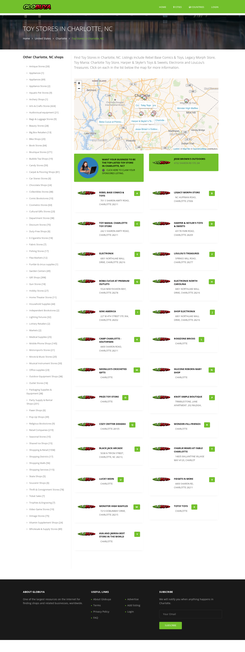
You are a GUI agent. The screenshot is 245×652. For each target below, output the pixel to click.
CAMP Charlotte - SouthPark (110, 340)
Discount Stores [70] (40, 224)
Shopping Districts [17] (41, 456)
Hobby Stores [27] (38, 290)
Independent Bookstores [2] (44, 310)
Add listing (133, 605)
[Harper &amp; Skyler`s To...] (141, 114)
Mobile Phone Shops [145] (43, 343)
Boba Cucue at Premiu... (111, 121)
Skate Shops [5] (37, 476)
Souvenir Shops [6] (39, 483)
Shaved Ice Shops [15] (40, 443)
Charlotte (61, 38)
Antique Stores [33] (39, 66)
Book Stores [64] (38, 145)
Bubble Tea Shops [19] (41, 158)
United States (43, 38)
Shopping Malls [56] (39, 463)
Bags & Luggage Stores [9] (42, 119)
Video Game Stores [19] (41, 509)
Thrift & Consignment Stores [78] (46, 489)
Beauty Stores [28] (39, 125)
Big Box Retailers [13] (40, 132)
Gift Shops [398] (37, 277)
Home (162, 7)
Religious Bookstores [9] (42, 423)
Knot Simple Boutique (188, 396)
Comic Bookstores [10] (41, 198)
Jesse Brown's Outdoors (189, 158)
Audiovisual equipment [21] (43, 112)
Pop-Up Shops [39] (39, 417)
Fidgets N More (183, 478)
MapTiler (186, 148)
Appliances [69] (37, 79)
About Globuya (102, 599)
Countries (197, 7)
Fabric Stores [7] (37, 244)
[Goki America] (142, 96)
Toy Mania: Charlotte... (155, 120)
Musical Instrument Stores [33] (45, 363)
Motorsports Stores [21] (42, 350)
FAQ (95, 617)
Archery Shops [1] (38, 99)
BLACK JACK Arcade (110, 448)
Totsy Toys (146, 105)
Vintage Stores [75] (39, 516)
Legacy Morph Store (187, 192)
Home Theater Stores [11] (42, 297)
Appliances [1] (36, 73)
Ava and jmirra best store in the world (112, 535)
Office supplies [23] (39, 370)
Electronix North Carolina (185, 282)
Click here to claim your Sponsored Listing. (118, 172)
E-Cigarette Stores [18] (41, 238)
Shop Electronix (184, 311)
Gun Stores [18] (37, 284)
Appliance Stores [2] (39, 86)
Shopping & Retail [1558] (42, 450)
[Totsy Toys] (145, 98)
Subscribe (170, 625)
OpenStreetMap (200, 148)
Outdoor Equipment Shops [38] (46, 376)
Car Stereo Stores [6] (40, 178)
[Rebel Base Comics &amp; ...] (153, 114)
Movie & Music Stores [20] (43, 356)
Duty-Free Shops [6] (39, 231)
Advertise (133, 599)
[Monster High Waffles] (186, 101)
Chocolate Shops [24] (40, 185)
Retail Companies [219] (41, 430)
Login (214, 7)
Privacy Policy (101, 611)
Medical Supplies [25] (40, 337)
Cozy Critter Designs (112, 424)
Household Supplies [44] (42, 304)
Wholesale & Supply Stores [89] (45, 529)
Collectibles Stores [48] (41, 191)
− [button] (79, 88)
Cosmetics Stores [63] (40, 205)
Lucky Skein (106, 478)
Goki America (107, 311)
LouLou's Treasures (186, 253)
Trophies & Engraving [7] (42, 502)
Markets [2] (35, 330)
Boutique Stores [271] (40, 152)
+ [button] (79, 83)
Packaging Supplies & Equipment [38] (39, 391)
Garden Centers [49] (39, 271)
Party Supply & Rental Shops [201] (39, 401)
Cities (178, 7)
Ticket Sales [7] (37, 496)
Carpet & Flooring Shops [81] (44, 172)
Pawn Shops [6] (37, 410)
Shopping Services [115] (41, 469)
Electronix (106, 253)
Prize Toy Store (109, 396)
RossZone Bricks (184, 338)
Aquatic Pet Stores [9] (40, 92)
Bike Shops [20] (37, 139)
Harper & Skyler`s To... (142, 120)
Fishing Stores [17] (39, 251)
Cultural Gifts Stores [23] (42, 211)
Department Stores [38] (41, 218)
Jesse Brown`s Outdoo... (147, 129)
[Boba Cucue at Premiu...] (110, 114)
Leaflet (176, 148)
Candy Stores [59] (38, 165)
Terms (97, 605)
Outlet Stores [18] (38, 383)
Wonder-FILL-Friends (187, 424)
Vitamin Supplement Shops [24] (46, 522)
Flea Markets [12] (38, 257)
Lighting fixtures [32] (40, 317)
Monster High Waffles (187, 108)
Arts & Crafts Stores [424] (42, 106)
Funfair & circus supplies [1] (43, 264)
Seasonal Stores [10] (40, 436)
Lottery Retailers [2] (39, 323)
